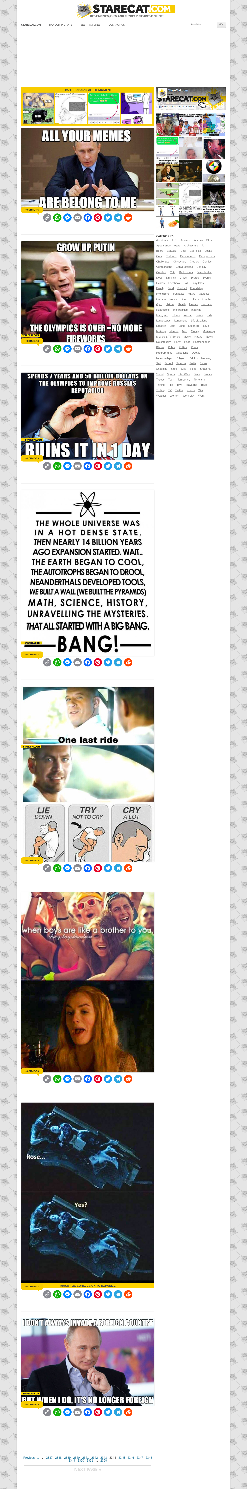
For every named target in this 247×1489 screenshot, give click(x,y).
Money (195, 331)
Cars (159, 256)
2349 (72, 1460)
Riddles (193, 358)
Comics (207, 261)
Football (182, 288)
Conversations (184, 266)
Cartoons (171, 256)
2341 (85, 1457)
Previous (29, 1457)
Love (206, 325)
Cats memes (187, 256)
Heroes (193, 304)
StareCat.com (31, 24)
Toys (179, 384)
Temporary (184, 379)
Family (160, 288)
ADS (174, 240)
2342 (94, 1457)
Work (201, 395)
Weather (161, 395)
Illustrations (163, 309)
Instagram (162, 315)
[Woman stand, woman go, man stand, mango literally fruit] (167, 217)
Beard (159, 250)
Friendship (196, 288)
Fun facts (178, 293)
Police (171, 347)
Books (208, 250)
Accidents (162, 240)
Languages (180, 320)
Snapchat (205, 368)
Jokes (199, 315)
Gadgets (204, 293)
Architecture (191, 245)
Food (171, 288)
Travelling (191, 384)
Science (181, 363)
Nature (198, 336)
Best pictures (90, 24)
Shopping (161, 368)
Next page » (87, 1469)
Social (159, 374)
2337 (49, 1457)
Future (191, 293)
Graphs (206, 299)
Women (174, 395)
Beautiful (172, 250)
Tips (170, 384)
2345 (121, 1457)
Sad (158, 363)
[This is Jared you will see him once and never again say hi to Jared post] (190, 217)
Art (203, 245)
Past (187, 341)
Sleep (193, 368)
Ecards (194, 277)
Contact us (116, 24)
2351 (90, 1460)
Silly (183, 368)
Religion (180, 358)
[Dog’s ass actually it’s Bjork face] (190, 148)
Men (184, 331)
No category (163, 341)
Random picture (60, 24)
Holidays (206, 304)
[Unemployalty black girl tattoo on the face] (214, 148)
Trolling (160, 390)
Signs (174, 368)
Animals (185, 240)
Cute (172, 272)
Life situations (199, 320)
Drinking (171, 277)
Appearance (163, 245)
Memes (173, 331)
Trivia (204, 384)
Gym (159, 304)
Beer (183, 250)
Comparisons (164, 266)
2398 (103, 1460)
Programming (164, 352)
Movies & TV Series (168, 336)
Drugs (183, 277)
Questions (182, 352)
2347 (140, 1457)
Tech (171, 379)
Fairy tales (197, 283)
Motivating (209, 331)
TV (170, 390)
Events (207, 277)
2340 (76, 1457)
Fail (186, 283)
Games (185, 299)
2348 (149, 1457)
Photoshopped (201, 341)
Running (206, 358)
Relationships (164, 358)
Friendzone (162, 293)
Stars (197, 374)
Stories (208, 374)
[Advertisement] (123, 57)
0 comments (32, 210)
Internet (188, 315)
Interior (176, 315)
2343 (103, 1457)
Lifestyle (161, 325)
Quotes (196, 352)
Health (182, 304)
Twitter (179, 390)
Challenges (162, 261)
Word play (189, 395)
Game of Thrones (166, 299)
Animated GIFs (203, 240)
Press (194, 347)
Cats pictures (207, 256)
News (209, 336)
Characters (179, 261)
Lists (172, 325)
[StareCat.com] (123, 10)
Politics (183, 347)
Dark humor (186, 272)
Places (160, 347)
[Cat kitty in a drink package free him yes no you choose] (167, 124)
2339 (67, 1457)
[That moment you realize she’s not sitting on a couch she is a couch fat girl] (167, 171)
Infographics (180, 309)
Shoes (203, 363)
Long (182, 325)
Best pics (195, 250)
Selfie (192, 363)
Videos (191, 390)
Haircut (170, 304)
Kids (209, 315)
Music (187, 336)
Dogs (159, 277)
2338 (58, 1457)
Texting (160, 384)
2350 (81, 1460)
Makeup (161, 331)
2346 (130, 1457)
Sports (171, 374)
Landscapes (163, 320)
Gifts (196, 299)
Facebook (174, 283)
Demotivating (204, 272)
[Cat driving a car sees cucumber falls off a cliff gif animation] (214, 194)
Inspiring (196, 309)
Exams (160, 283)
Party (177, 341)
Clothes (194, 261)
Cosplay (201, 266)
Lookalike (193, 325)
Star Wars (184, 374)
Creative (161, 272)
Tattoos (160, 379)
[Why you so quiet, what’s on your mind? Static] (190, 194)
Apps (177, 245)
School (169, 363)
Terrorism (199, 379)
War (200, 390)
